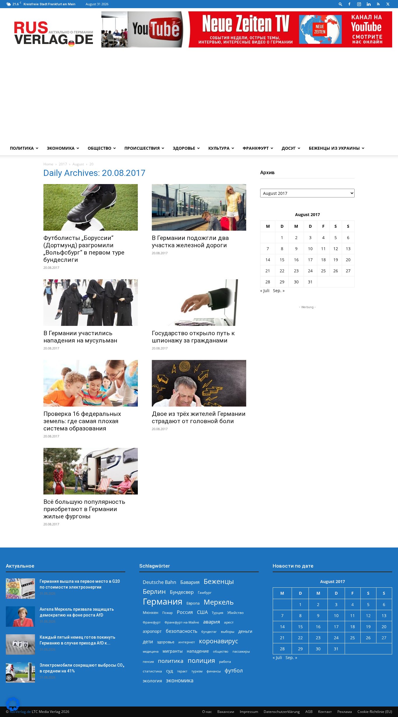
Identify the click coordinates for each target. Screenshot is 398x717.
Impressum (249, 711)
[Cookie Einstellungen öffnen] (13, 709)
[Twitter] (387, 4)
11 (323, 248)
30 (296, 282)
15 (282, 259)
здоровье (165, 641)
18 (323, 259)
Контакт (325, 711)
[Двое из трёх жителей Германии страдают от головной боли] (199, 383)
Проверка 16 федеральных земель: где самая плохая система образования (82, 421)
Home (48, 164)
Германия (162, 601)
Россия (185, 612)
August (78, 164)
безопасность (181, 631)
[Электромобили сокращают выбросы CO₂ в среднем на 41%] (20, 672)
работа (225, 661)
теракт (182, 671)
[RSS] (378, 4)
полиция (201, 660)
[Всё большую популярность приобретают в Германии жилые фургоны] (90, 471)
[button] (340, 4)
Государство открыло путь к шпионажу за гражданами (193, 337)
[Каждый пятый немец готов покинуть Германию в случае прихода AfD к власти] (20, 644)
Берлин (154, 591)
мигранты (173, 651)
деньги (245, 631)
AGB (309, 711)
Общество (99, 148)
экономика (179, 680)
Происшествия (142, 148)
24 (310, 270)
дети (148, 642)
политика (171, 661)
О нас (207, 711)
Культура (219, 148)
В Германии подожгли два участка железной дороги (190, 241)
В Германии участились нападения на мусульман (80, 337)
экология (152, 681)
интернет (186, 642)
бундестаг (209, 632)
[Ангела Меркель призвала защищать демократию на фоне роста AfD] (20, 616)
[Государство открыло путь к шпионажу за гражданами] (199, 302)
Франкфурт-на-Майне (182, 622)
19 (335, 259)
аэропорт (152, 631)
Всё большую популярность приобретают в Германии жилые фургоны (84, 509)
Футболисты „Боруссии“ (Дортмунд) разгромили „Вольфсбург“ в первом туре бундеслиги (83, 248)
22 (282, 270)
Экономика (61, 148)
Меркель (219, 602)
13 (348, 248)
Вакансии (225, 711)
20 (348, 259)
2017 (63, 164)
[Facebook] (349, 4)
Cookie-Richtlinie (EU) (375, 711)
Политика (22, 148)
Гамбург (205, 592)
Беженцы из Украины (334, 148)
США (202, 612)
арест (229, 622)
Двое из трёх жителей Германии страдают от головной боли (199, 417)
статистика (152, 671)
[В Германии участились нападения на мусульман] (90, 302)
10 (310, 248)
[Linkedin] (368, 4)
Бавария (190, 582)
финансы (214, 671)
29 (282, 282)
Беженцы (219, 581)
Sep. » (279, 290)
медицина (151, 651)
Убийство (235, 612)
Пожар (167, 612)
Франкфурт (256, 148)
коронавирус (218, 641)
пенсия (148, 661)
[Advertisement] (199, 97)
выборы (227, 631)
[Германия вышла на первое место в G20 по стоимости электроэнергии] (20, 588)
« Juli (265, 290)
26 (335, 270)
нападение (198, 651)
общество (220, 651)
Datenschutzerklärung (282, 711)
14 (267, 259)
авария (211, 622)
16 (296, 259)
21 (267, 270)
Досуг (289, 148)
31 (310, 282)
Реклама (344, 711)
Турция (217, 612)
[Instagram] (359, 4)
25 (323, 270)
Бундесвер (182, 592)
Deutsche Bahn (159, 582)
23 (296, 270)
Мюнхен (150, 612)
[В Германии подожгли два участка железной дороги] (199, 207)
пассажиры (241, 651)
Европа (193, 603)
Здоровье (184, 148)
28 (267, 282)
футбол (234, 670)
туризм (196, 671)
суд (169, 671)
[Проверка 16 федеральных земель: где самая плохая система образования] (90, 383)
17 (310, 259)
